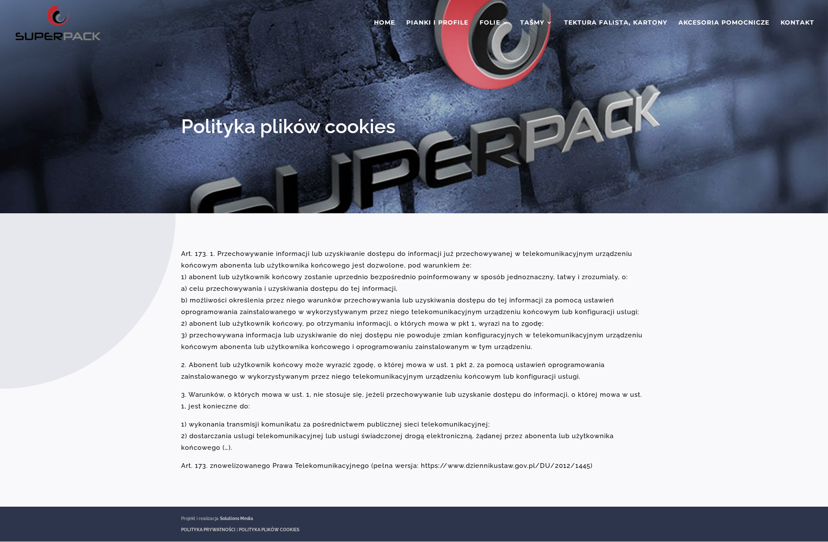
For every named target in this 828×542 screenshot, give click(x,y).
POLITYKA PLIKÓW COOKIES (269, 529)
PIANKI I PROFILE (437, 22)
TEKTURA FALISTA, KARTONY (615, 22)
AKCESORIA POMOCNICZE (723, 22)
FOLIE (490, 22)
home (384, 22)
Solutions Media (236, 518)
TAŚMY (532, 22)
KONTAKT (797, 22)
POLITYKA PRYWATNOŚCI (208, 529)
